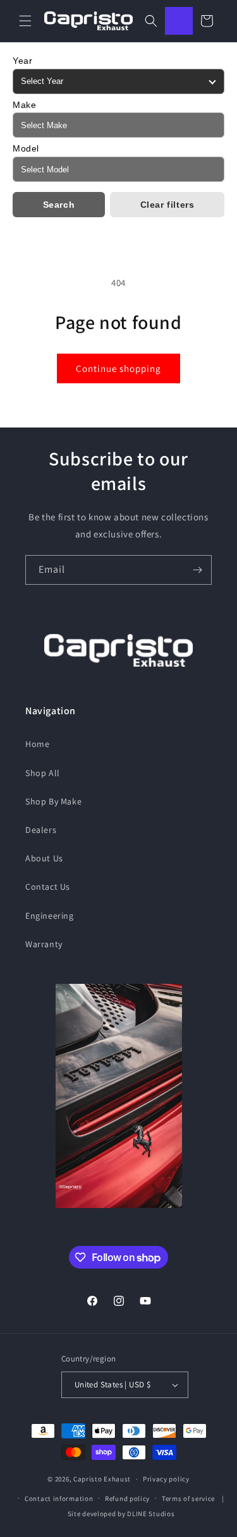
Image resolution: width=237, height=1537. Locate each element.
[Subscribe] (197, 570)
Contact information (59, 1498)
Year (22, 61)
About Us (44, 858)
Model (26, 148)
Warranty (44, 944)
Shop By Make (53, 801)
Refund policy (127, 1498)
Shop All (42, 773)
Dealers (40, 829)
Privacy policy (166, 1478)
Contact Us (47, 886)
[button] (25, 21)
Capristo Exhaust (102, 1478)
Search (59, 205)
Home (37, 744)
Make (24, 105)
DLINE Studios (150, 1513)
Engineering (49, 915)
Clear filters (167, 205)
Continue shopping (118, 368)
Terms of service (188, 1498)
